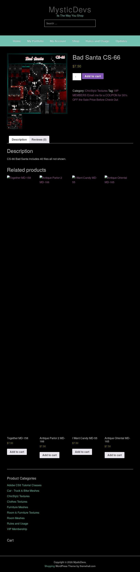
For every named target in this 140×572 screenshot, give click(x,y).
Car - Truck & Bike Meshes (23, 491)
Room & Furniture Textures (23, 512)
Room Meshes (16, 518)
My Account (58, 41)
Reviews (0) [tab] (39, 139)
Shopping (50, 566)
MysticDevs (70, 9)
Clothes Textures (17, 502)
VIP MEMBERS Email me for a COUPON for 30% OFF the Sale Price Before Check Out (100, 95)
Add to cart (93, 76)
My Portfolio (35, 41)
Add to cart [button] (17, 452)
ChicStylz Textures (96, 91)
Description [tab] (19, 139)
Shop (75, 41)
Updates (121, 41)
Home (17, 41)
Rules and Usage (97, 41)
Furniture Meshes (17, 507)
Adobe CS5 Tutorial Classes (24, 485)
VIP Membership (17, 529)
